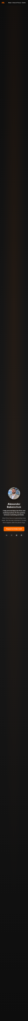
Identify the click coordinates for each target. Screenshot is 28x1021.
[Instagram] (11, 535)
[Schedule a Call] (16, 535)
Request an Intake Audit (14, 529)
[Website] (21, 535)
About (10, 2)
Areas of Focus (16, 2)
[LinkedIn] (6, 535)
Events (24, 2)
